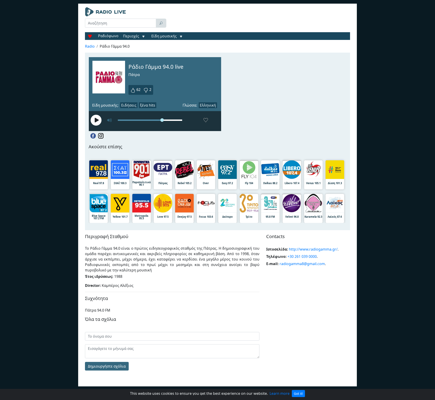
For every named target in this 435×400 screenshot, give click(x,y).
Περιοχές (131, 36)
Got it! (298, 393)
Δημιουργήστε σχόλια (107, 366)
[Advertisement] (259, 18)
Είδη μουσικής (164, 36)
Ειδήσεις (128, 105)
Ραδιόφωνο (108, 35)
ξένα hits (147, 105)
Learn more (280, 393)
